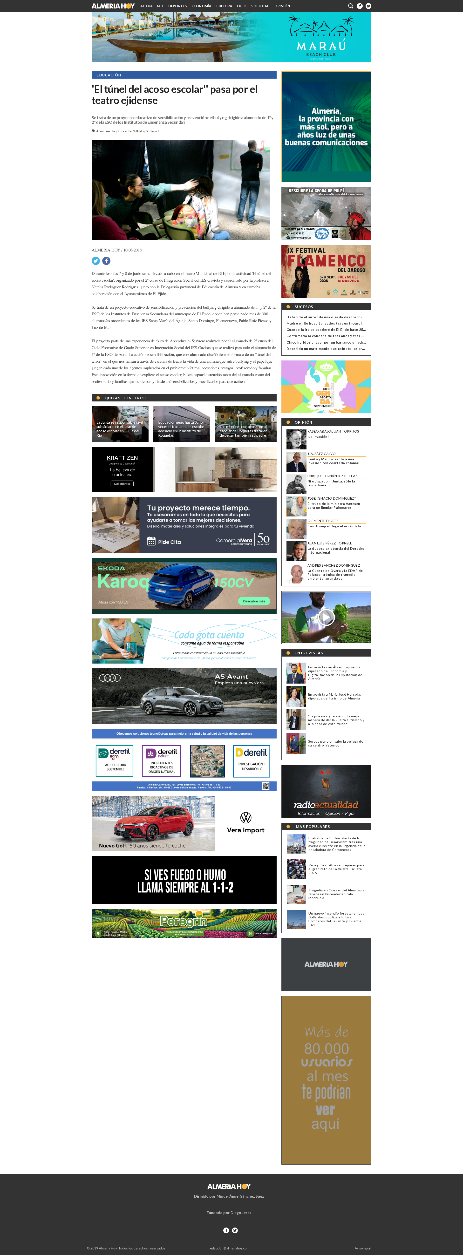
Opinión (282, 6)
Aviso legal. (363, 1248)
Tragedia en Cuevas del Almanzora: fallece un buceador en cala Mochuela (337, 894)
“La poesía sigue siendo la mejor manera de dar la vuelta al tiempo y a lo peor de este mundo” (336, 720)
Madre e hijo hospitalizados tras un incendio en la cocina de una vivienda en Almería (359, 323)
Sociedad (260, 6)
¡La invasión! (318, 437)
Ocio (241, 6)
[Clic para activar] (351, 6)
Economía (201, 6)
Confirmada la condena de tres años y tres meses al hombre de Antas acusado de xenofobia (365, 336)
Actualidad (151, 6)
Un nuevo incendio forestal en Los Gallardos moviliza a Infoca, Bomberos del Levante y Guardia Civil (336, 919)
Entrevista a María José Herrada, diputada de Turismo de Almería (334, 696)
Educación (125, 131)
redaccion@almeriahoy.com (229, 1248)
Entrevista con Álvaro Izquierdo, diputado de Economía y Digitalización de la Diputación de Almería (335, 673)
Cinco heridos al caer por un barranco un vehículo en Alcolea (338, 342)
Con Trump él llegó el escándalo (334, 526)
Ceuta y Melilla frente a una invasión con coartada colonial (333, 461)
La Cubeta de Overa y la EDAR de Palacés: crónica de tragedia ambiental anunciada (335, 574)
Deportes (177, 6)
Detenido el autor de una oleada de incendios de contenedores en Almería (351, 317)
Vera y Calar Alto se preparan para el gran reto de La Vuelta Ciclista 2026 (336, 869)
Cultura (224, 6)
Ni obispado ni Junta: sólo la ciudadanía (331, 483)
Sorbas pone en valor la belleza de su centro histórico (335, 743)
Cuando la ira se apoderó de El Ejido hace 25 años (329, 329)
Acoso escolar (106, 131)
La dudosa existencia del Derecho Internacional (336, 550)
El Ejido (139, 131)
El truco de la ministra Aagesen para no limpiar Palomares (333, 505)
